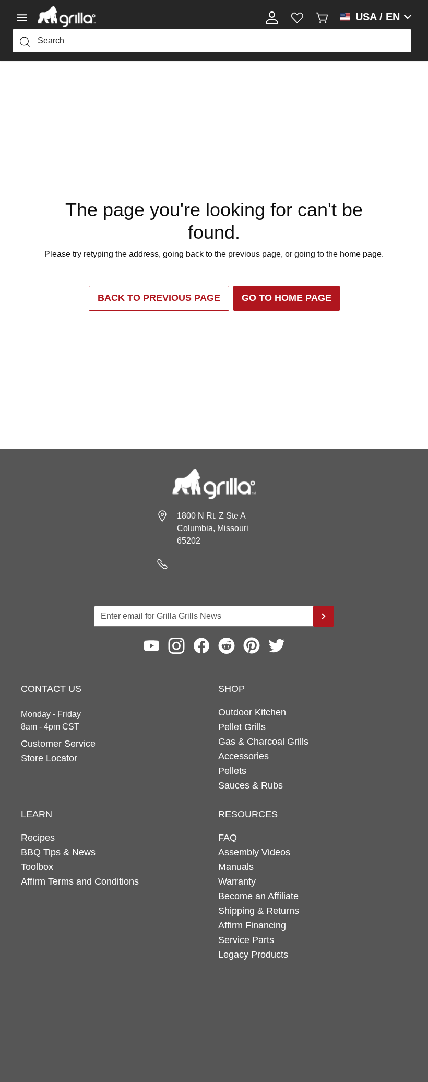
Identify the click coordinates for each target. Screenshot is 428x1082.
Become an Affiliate (258, 896)
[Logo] (67, 16)
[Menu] (25, 16)
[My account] (271, 16)
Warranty (237, 881)
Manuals (236, 867)
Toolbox (37, 867)
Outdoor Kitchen (252, 712)
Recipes (38, 837)
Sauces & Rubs (250, 785)
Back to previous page (159, 297)
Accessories (243, 756)
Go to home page (286, 297)
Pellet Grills (242, 727)
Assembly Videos (254, 852)
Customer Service (58, 743)
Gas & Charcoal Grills (263, 741)
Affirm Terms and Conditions (80, 881)
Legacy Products (253, 954)
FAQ (227, 837)
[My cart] (322, 16)
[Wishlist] (297, 16)
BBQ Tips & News (58, 852)
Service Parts (246, 940)
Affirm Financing (252, 925)
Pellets (232, 771)
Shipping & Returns (258, 911)
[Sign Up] (323, 616)
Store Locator (49, 758)
